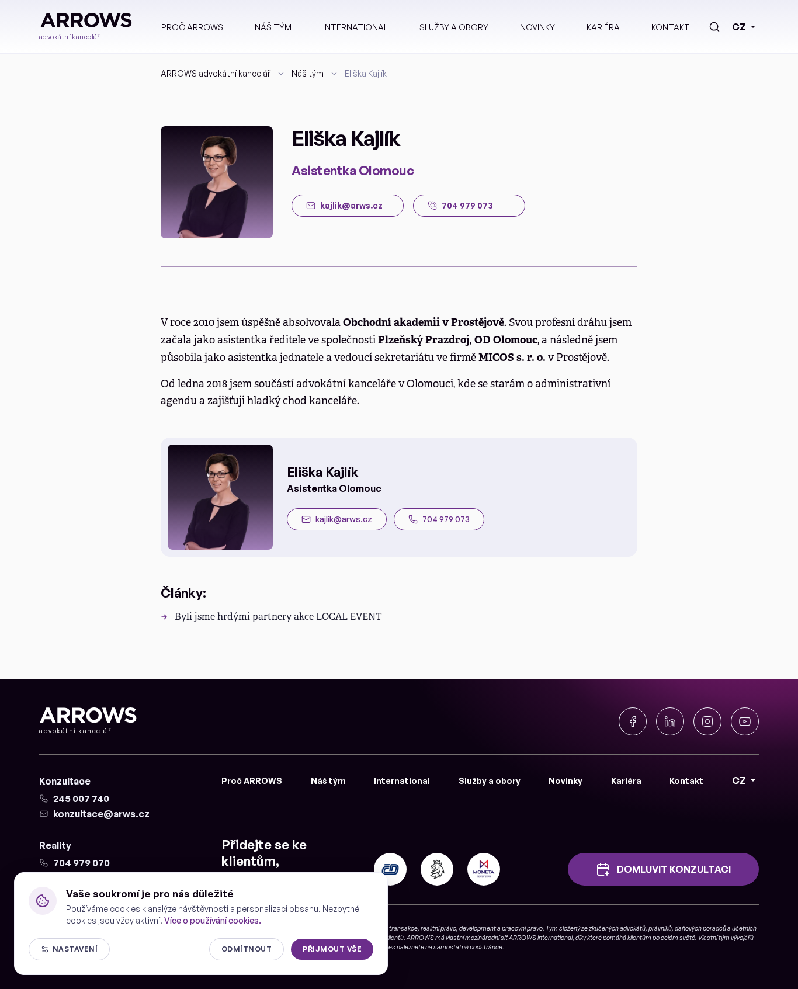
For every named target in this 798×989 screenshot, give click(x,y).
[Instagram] (707, 721)
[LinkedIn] (670, 721)
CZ (739, 27)
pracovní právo (522, 928)
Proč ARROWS (192, 27)
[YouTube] (745, 721)
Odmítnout (246, 949)
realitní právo (438, 928)
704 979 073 (446, 519)
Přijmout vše (332, 949)
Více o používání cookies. (212, 920)
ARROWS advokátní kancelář (215, 73)
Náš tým (273, 27)
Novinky (537, 27)
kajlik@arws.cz (343, 519)
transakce (403, 928)
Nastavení (75, 949)
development (477, 928)
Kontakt (670, 27)
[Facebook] (633, 721)
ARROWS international (541, 938)
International (355, 27)
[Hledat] (714, 26)
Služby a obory (453, 27)
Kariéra (603, 27)
